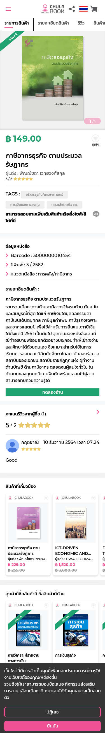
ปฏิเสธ (52, 712)
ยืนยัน (52, 726)
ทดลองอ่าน (52, 392)
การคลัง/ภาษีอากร (65, 204)
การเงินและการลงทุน (25, 204)
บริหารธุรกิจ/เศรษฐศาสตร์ (44, 194)
